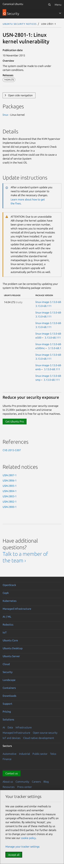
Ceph (6, 592)
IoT (5, 632)
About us (8, 781)
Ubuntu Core (10, 640)
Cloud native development (38, 737)
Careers (36, 781)
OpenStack (9, 584)
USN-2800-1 (10, 506)
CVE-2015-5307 (12, 450)
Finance (7, 759)
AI (4, 727)
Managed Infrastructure (16, 732)
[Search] (49, 4)
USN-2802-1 (10, 501)
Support (7, 703)
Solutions (8, 719)
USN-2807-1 (10, 475)
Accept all (13, 854)
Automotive (9, 753)
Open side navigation (20, 95)
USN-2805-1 (10, 485)
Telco (53, 753)
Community (22, 781)
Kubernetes (9, 600)
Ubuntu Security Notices (19, 23)
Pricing (7, 711)
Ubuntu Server (11, 656)
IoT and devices (12, 737)
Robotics (8, 624)
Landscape (9, 679)
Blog (46, 781)
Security (7, 671)
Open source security (45, 732)
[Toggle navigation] (60, 13)
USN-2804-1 (10, 491)
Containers (9, 687)
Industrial (24, 753)
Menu (58, 4)
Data (10, 727)
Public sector (39, 753)
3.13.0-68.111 (43, 305)
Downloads (9, 695)
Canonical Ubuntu (13, 3)
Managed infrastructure (17, 608)
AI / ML (7, 616)
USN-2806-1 (10, 480)
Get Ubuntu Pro (14, 421)
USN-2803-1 (10, 496)
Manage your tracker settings (22, 846)
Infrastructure (24, 727)
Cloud (6, 664)
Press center (24, 786)
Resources (9, 786)
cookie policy (28, 837)
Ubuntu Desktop (12, 648)
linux (5, 114)
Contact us (11, 773)
